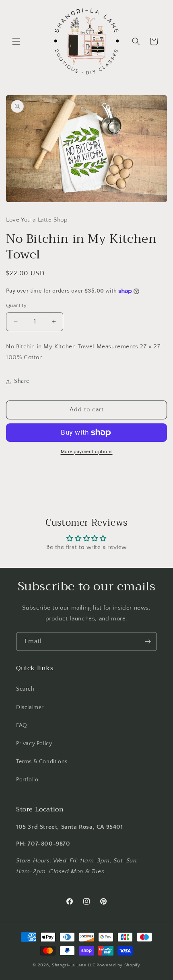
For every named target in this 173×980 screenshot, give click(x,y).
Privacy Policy (34, 743)
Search (25, 689)
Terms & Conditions (42, 761)
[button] (16, 41)
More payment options (87, 451)
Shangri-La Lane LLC (73, 965)
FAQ (21, 725)
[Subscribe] (148, 641)
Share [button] (21, 381)
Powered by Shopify (118, 965)
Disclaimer (30, 707)
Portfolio (27, 780)
